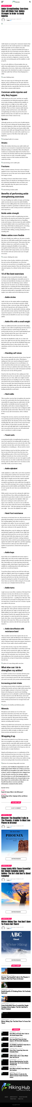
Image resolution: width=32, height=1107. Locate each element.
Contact (6, 1097)
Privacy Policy (13, 1099)
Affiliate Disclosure (23, 1097)
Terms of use (20, 1099)
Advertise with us (13, 1097)
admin (8, 20)
